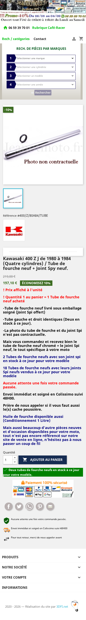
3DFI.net (62, 606)
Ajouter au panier (43, 459)
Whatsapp (29, 506)
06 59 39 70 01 (20, 28)
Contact (40, 39)
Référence (10, 215)
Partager (9, 506)
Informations (14, 587)
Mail (50, 506)
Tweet (19, 506)
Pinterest (40, 506)
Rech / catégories (16, 39)
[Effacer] (32, 93)
